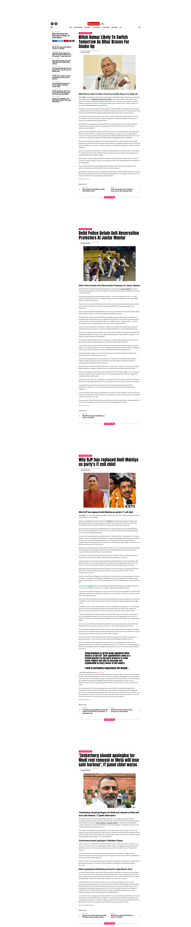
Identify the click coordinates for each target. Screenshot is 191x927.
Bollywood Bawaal (78, 27)
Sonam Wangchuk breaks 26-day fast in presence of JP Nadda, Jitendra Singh (61, 85)
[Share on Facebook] (54, 41)
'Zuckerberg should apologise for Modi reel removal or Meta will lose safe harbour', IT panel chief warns (61, 54)
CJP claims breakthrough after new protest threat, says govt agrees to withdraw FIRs (61, 69)
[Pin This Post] (66, 41)
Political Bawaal (96, 27)
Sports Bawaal (105, 27)
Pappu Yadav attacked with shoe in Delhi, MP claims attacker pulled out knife (61, 62)
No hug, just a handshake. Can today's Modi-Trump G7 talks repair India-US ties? (61, 100)
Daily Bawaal (87, 27)
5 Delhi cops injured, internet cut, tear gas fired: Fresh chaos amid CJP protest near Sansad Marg (61, 92)
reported (91, 549)
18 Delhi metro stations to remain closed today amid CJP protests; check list (61, 77)
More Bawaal (114, 27)
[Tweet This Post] (60, 41)
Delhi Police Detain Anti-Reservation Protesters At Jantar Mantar (60, 35)
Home (70, 27)
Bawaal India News (85, 52)
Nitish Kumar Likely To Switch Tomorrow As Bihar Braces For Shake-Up (108, 94)
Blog (121, 27)
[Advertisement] (45, 10)
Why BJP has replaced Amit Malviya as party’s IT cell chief (61, 47)
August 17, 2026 (99, 636)
